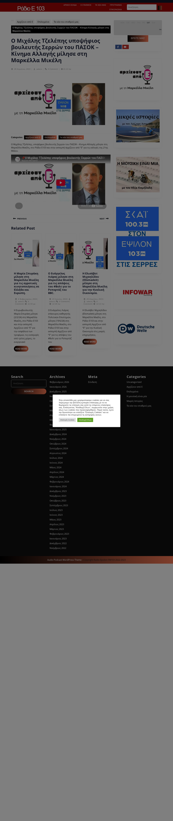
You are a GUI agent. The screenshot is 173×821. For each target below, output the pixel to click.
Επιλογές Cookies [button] (67, 420)
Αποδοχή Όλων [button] (85, 420)
